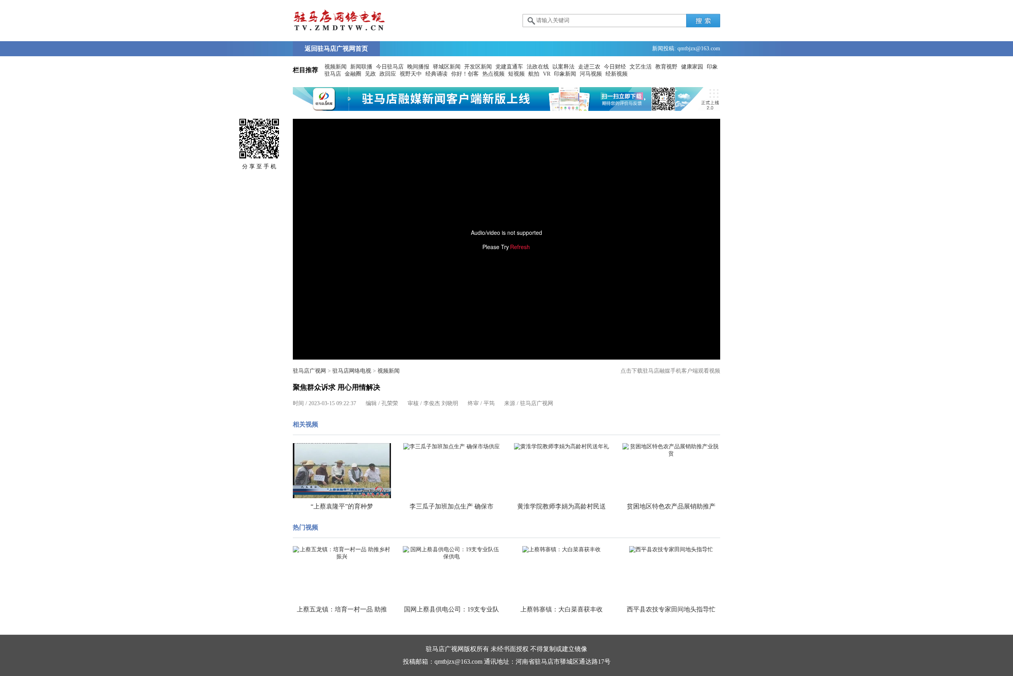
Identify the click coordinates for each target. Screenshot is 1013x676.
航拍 (533, 74)
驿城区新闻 (447, 67)
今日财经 (615, 67)
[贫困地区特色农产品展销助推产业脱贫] (671, 450)
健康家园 (692, 67)
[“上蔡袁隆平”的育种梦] (342, 470)
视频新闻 (335, 67)
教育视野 (666, 67)
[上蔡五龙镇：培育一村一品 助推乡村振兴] (342, 553)
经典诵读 (436, 74)
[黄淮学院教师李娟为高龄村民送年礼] (561, 446)
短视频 (516, 74)
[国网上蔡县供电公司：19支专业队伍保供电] (452, 553)
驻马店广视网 (309, 371)
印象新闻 (565, 74)
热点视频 (493, 74)
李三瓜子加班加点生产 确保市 (451, 506)
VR (546, 74)
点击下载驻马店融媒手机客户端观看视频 (670, 371)
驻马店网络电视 (351, 371)
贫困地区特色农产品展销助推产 (671, 506)
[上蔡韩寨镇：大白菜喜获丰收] (561, 549)
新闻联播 (361, 67)
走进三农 (589, 67)
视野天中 (411, 74)
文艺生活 (641, 67)
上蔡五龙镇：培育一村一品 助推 (342, 609)
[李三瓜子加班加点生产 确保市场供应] (452, 446)
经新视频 (616, 74)
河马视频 (591, 74)
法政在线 (538, 67)
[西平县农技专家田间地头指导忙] (671, 549)
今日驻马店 (390, 67)
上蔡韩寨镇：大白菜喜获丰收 (561, 609)
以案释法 (563, 67)
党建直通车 (509, 67)
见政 (370, 74)
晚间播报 (418, 67)
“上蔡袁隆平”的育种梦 (342, 506)
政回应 (387, 74)
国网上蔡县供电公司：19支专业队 (451, 609)
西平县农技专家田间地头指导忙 (671, 609)
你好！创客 (465, 74)
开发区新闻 (478, 67)
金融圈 (353, 74)
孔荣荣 (389, 403)
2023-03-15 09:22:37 (332, 403)
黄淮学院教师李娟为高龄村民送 (561, 506)
